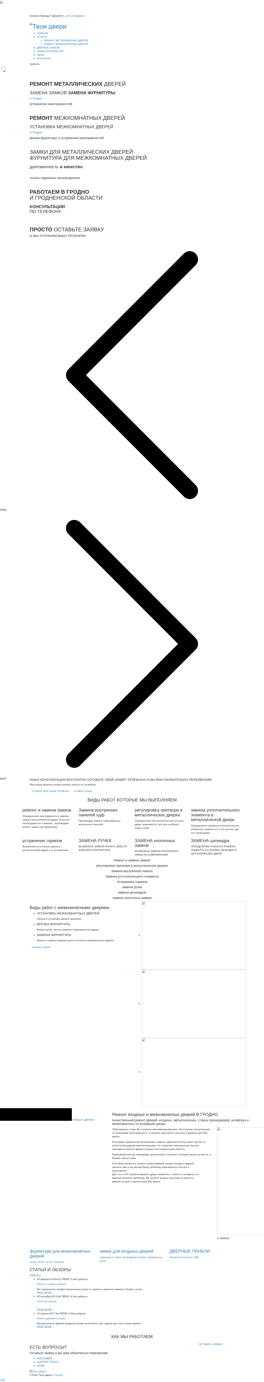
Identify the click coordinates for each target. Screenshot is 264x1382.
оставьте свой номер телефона (50, 790)
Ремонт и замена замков (51, 1284)
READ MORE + (45, 1292)
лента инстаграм (47, 1301)
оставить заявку (41, 947)
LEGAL (41, 1365)
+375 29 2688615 (75, 16)
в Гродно (58, 1375)
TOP (2, 1380)
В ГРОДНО (36, 98)
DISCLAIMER (44, 1358)
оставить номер (83, 790)
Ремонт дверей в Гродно (51, 1318)
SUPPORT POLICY (48, 1362)
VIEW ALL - (36, 1275)
